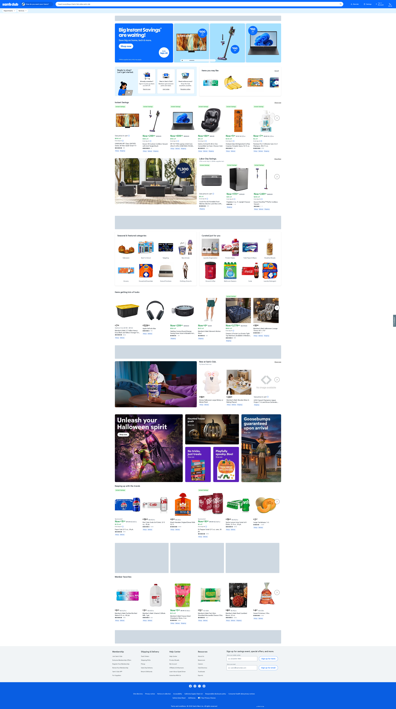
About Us (201, 656)
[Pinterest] (204, 686)
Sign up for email (268, 667)
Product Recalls (174, 660)
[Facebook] (190, 686)
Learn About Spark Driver (177, 671)
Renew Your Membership (120, 668)
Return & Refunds (146, 671)
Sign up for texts (268, 658)
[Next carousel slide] (205, 60)
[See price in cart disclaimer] (129, 136)
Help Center (173, 656)
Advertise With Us (175, 675)
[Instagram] (195, 686)
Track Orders (145, 656)
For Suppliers (116, 675)
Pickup (143, 664)
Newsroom (201, 660)
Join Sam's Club (117, 656)
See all (277, 71)
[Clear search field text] (335, 4)
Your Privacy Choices (208, 698)
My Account (173, 664)
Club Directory (202, 668)
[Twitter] (199, 686)
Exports (200, 675)
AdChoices (192, 698)
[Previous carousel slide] (187, 60)
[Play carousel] (182, 60)
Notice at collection (164, 694)
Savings (368, 4)
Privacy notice (150, 694)
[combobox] (199, 4)
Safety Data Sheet (179, 698)
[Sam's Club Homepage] (10, 4)
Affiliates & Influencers (176, 668)
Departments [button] (8, 11)
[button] (380, 4)
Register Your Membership (120, 664)
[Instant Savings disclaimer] (123, 141)
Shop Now (277, 159)
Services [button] (21, 11)
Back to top (261, 706)
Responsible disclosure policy (215, 694)
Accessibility (177, 694)
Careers (200, 664)
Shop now (278, 103)
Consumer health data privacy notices (241, 694)
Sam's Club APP (117, 671)
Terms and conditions (178, 706)
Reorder (356, 4)
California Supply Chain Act (193, 694)
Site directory (138, 694)
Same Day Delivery (147, 668)
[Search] (340, 4)
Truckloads (201, 671)
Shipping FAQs (146, 660)
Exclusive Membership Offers (121, 660)
